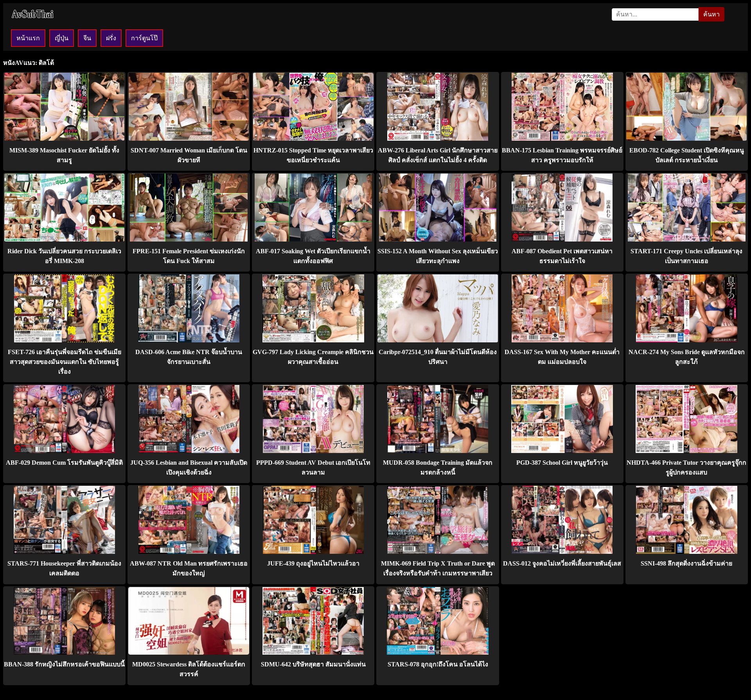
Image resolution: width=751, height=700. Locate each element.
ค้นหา (711, 14)
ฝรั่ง (111, 38)
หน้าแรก (28, 38)
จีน (87, 38)
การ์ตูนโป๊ (144, 38)
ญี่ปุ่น (61, 38)
